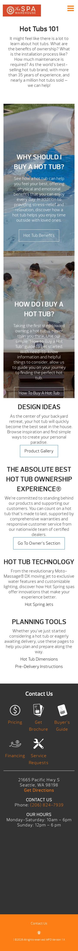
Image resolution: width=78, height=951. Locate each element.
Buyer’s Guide (62, 726)
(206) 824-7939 (46, 805)
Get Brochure (38, 726)
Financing (15, 755)
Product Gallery (39, 451)
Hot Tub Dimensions (39, 659)
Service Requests (39, 759)
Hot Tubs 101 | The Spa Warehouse (22, 12)
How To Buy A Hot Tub (39, 393)
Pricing (15, 722)
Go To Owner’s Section (39, 543)
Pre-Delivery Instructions (39, 666)
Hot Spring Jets (39, 604)
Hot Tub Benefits (39, 235)
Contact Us (39, 923)
